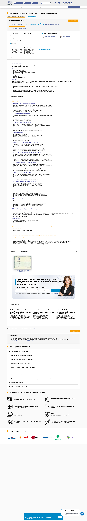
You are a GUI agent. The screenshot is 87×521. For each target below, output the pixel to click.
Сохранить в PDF (32, 16)
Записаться (73, 20)
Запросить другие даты (45, 49)
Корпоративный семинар (52, 24)
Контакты (34, 2)
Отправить (56, 290)
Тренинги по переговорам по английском (27, 328)
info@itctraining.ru (31, 340)
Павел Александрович (50, 36)
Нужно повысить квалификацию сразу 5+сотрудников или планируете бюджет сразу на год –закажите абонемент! (41, 282)
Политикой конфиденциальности (57, 293)
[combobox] (31, 34)
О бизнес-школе (18, 2)
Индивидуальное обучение (19, 28)
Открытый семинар (17, 24)
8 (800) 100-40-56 (67, 2)
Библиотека (27, 2)
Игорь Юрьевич (66, 36)
